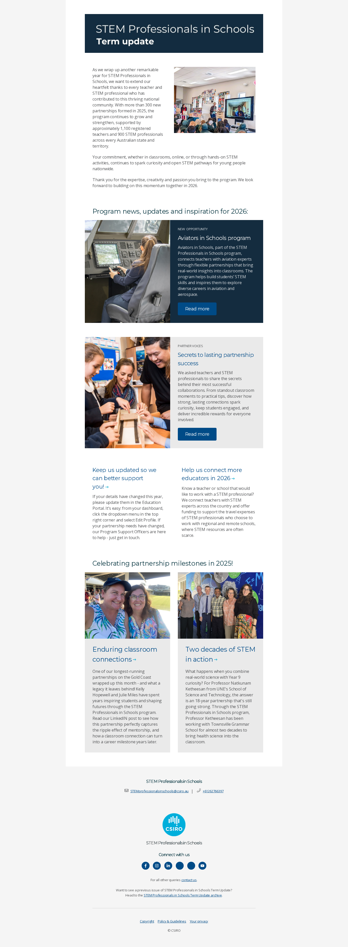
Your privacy (199, 921)
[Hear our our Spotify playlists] (180, 866)
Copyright (147, 921)
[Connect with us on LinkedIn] (168, 866)
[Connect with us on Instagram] (157, 866)
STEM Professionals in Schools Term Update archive (183, 895)
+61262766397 (213, 791)
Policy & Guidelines (172, 921)
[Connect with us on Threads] (191, 866)
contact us (189, 880)
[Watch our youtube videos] (202, 866)
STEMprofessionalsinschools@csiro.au (159, 791)
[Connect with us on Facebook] (146, 866)
